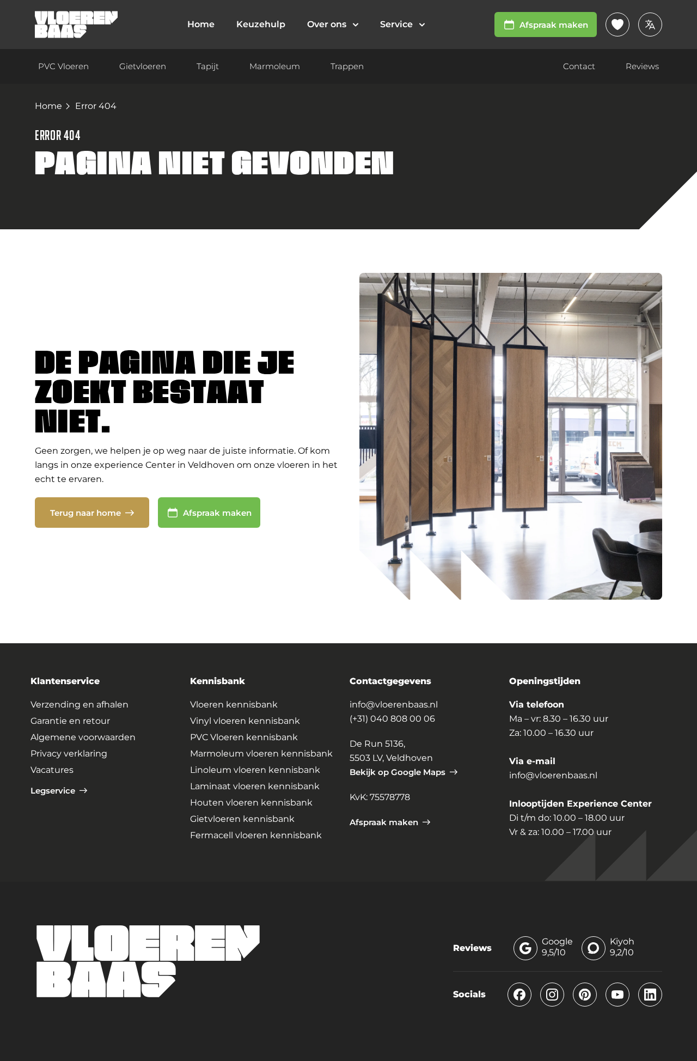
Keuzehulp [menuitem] (260, 24)
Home (48, 106)
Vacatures (52, 770)
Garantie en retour (70, 721)
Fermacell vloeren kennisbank (256, 835)
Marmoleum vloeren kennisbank (261, 753)
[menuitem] (332, 24)
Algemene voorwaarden (83, 737)
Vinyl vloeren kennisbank (245, 721)
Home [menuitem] (201, 24)
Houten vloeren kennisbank (251, 802)
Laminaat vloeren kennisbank (255, 786)
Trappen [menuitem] (347, 66)
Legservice (52, 790)
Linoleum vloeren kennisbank (255, 770)
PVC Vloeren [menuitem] (63, 66)
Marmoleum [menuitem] (274, 66)
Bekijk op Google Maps (397, 772)
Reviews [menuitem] (642, 66)
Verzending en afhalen (79, 704)
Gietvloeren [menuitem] (142, 66)
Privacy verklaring (68, 753)
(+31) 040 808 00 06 (392, 719)
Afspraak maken (553, 25)
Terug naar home (85, 513)
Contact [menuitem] (579, 66)
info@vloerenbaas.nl (394, 704)
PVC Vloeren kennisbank (244, 737)
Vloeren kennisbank (234, 704)
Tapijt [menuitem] (208, 66)
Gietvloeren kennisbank (242, 819)
